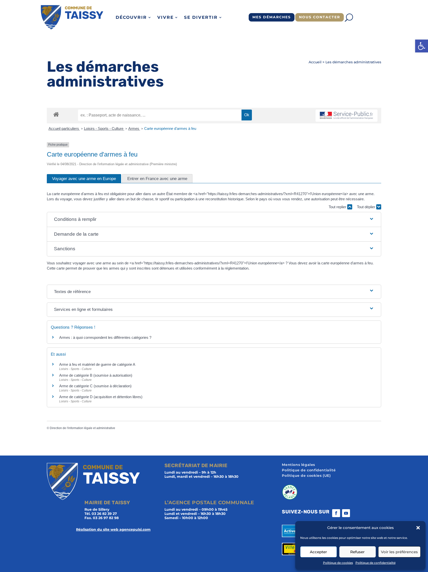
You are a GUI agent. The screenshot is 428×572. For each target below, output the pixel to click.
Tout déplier (366, 207)
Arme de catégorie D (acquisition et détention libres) (100, 397)
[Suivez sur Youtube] (346, 513)
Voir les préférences (399, 551)
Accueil (315, 62)
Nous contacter (319, 17)
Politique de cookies (338, 563)
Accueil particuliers (64, 128)
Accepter (318, 551)
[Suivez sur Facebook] (336, 513)
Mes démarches (271, 17)
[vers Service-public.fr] (346, 116)
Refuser (357, 551)
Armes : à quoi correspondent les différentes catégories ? (105, 337)
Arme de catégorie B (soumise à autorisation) (95, 375)
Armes (134, 128)
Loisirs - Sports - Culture (104, 128)
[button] (421, 46)
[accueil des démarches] (56, 114)
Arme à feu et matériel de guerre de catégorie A (97, 364)
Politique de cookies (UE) (306, 476)
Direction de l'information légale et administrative (82, 428)
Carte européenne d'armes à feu (170, 128)
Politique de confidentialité (375, 563)
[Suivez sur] (356, 513)
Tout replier (338, 207)
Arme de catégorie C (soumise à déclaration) (95, 386)
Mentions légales (298, 465)
